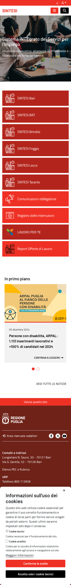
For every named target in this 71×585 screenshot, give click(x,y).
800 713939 (22, 481)
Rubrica (25, 469)
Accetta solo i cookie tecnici (35, 574)
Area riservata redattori (21, 436)
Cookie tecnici (16, 531)
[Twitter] (57, 436)
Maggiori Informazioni (20, 555)
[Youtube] (64, 436)
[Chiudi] (64, 490)
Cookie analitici (17, 541)
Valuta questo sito (35, 402)
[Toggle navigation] (54, 11)
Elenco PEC (9, 469)
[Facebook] (51, 436)
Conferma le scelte (35, 563)
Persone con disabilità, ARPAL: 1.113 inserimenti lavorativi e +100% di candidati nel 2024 (33, 341)
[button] (33, 369)
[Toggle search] (64, 11)
